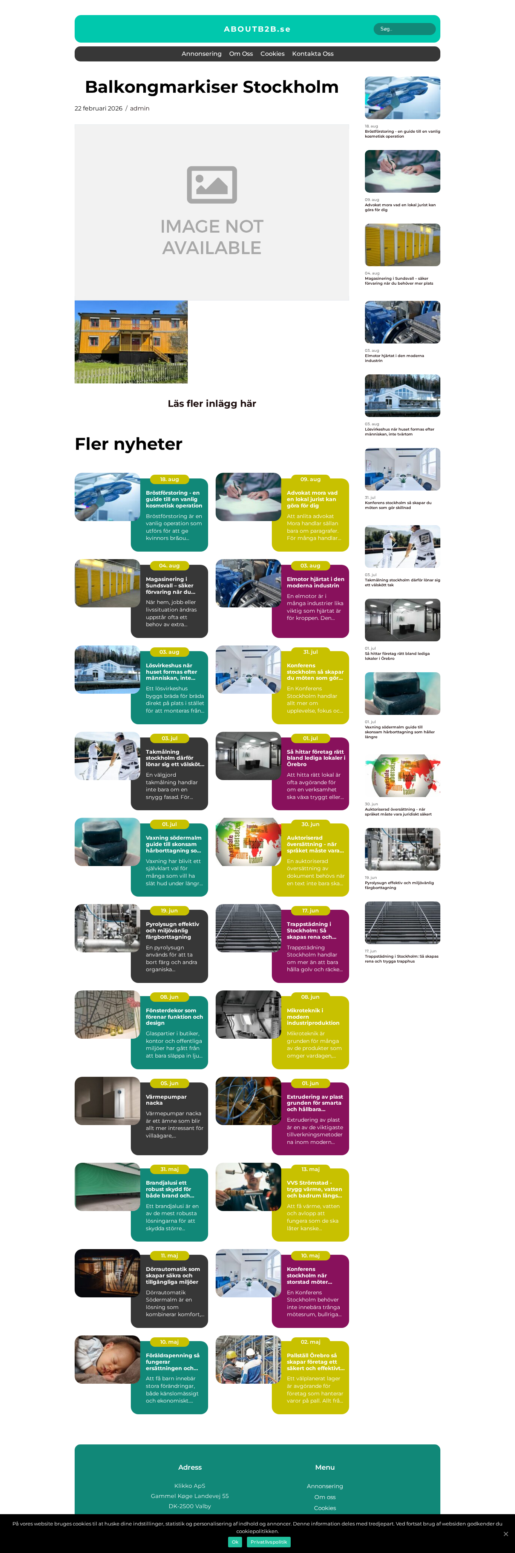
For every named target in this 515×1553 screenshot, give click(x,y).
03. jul (170, 738)
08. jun (169, 996)
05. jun (170, 1083)
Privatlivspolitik (269, 1542)
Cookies (273, 53)
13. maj (311, 1169)
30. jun (311, 824)
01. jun (310, 1083)
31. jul (310, 651)
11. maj (169, 1255)
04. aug (169, 565)
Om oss (241, 53)
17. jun (310, 910)
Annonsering (202, 53)
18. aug (169, 479)
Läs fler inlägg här (212, 403)
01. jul (310, 738)
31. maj (170, 1169)
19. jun (169, 910)
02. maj (310, 1341)
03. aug (310, 565)
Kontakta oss (313, 53)
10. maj (310, 1255)
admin (140, 108)
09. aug (310, 479)
